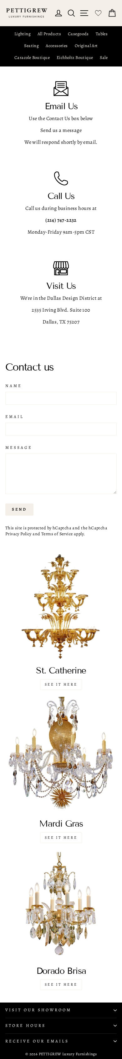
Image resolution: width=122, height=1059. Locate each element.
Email (14, 417)
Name (13, 386)
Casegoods (78, 34)
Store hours (25, 1025)
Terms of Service (57, 534)
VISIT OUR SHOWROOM (38, 1010)
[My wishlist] (98, 13)
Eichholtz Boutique (75, 58)
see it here (61, 837)
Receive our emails (37, 1041)
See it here (61, 684)
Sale (104, 58)
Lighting (22, 34)
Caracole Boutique (32, 58)
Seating (31, 46)
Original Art (86, 46)
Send (19, 509)
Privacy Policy (18, 534)
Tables (102, 34)
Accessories (57, 46)
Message (18, 447)
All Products (49, 34)
